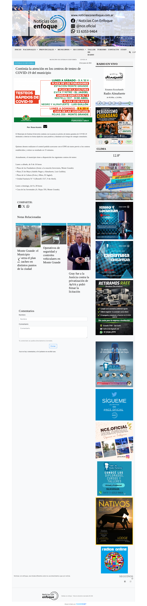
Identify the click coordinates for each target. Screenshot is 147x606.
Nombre (22, 315)
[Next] (87, 259)
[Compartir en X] (23, 207)
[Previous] (19, 259)
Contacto (113, 50)
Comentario (23, 324)
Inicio (18, 50)
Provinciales (47, 50)
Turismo (101, 50)
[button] (130, 52)
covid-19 (83, 59)
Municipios (64, 50)
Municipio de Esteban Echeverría (63, 59)
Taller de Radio (92, 52)
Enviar (53, 346)
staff (124, 50)
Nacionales (29, 50)
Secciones (79, 50)
